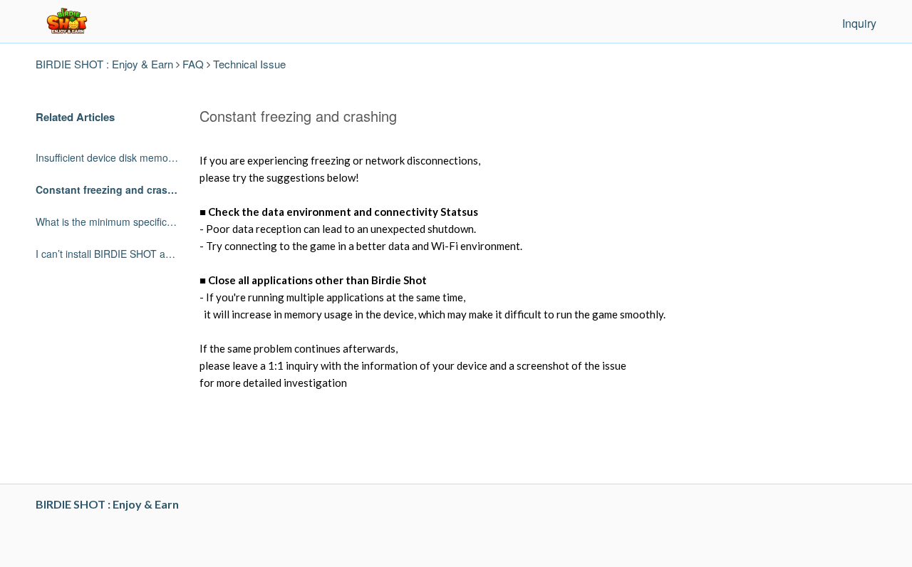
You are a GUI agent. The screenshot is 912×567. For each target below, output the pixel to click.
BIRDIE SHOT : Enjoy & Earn (104, 63)
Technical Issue (249, 63)
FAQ (193, 63)
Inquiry (859, 23)
